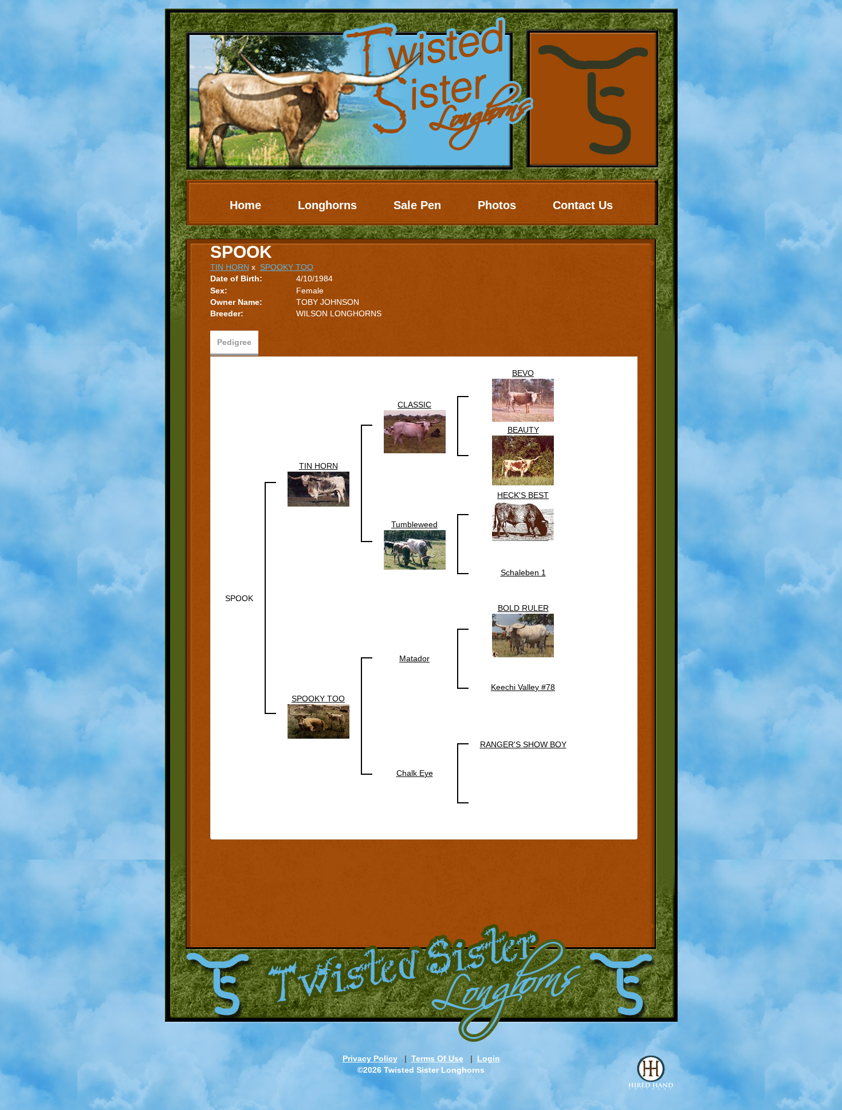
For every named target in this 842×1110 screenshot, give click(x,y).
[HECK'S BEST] (523, 520)
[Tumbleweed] (415, 549)
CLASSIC (414, 404)
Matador (414, 658)
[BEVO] (523, 399)
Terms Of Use (437, 1058)
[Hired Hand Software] (650, 1073)
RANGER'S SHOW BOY (523, 744)
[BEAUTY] (523, 459)
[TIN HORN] (318, 488)
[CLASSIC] (415, 431)
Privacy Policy (370, 1058)
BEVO (523, 373)
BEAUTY (523, 429)
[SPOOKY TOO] (318, 720)
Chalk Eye (414, 773)
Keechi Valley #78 (523, 687)
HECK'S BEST (523, 495)
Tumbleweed (414, 524)
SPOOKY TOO (286, 267)
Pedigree (234, 342)
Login (488, 1058)
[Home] (421, 89)
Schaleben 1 (523, 572)
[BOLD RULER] (523, 635)
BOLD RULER (523, 608)
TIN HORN (229, 267)
